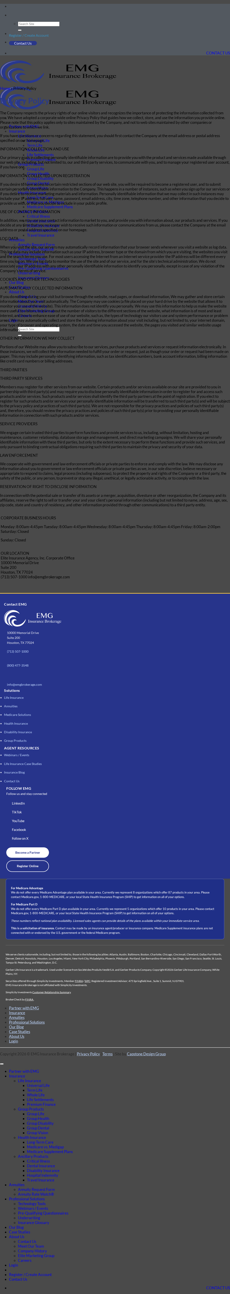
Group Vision (37, 1132)
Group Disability (40, 178)
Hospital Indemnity (42, 1175)
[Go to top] (2, 1064)
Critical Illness (38, 216)
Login (13, 1041)
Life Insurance (14, 697)
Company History (32, 1251)
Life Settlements (40, 154)
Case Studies (19, 1031)
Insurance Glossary (33, 1222)
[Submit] (20, 30)
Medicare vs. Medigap (45, 1147)
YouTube (18, 821)
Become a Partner (27, 852)
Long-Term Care (40, 1142)
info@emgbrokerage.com (24, 684)
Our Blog (16, 282)
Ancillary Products (33, 1156)
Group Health (38, 1118)
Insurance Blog (14, 772)
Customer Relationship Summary (51, 992)
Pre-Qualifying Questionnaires (43, 1213)
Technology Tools (32, 1203)
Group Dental (38, 1128)
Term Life (34, 145)
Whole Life (36, 1095)
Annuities (11, 706)
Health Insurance (16, 723)
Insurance (17, 131)
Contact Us (23, 43)
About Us (16, 292)
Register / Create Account (29, 35)
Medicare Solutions (17, 715)
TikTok (17, 812)
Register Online (27, 866)
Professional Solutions (27, 1022)
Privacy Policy (88, 1054)
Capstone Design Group (146, 1054)
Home (5, 88)
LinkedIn (18, 803)
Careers (24, 1260)
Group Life (35, 169)
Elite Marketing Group (36, 1255)
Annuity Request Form (36, 1189)
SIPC (87, 981)
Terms (107, 1054)
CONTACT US (218, 53)
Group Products (15, 740)
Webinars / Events (16, 755)
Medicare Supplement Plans (50, 206)
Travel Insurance (40, 235)
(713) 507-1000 (18, 651)
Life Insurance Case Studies (23, 764)
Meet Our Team (31, 1246)
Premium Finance (41, 1104)
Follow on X (20, 838)
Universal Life (38, 1085)
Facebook (19, 830)
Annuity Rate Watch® (36, 1194)
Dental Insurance (41, 1165)
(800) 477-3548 (18, 665)
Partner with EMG (24, 1008)
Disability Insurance (18, 732)
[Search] (10, 17)
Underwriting (29, 1217)
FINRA (79, 981)
